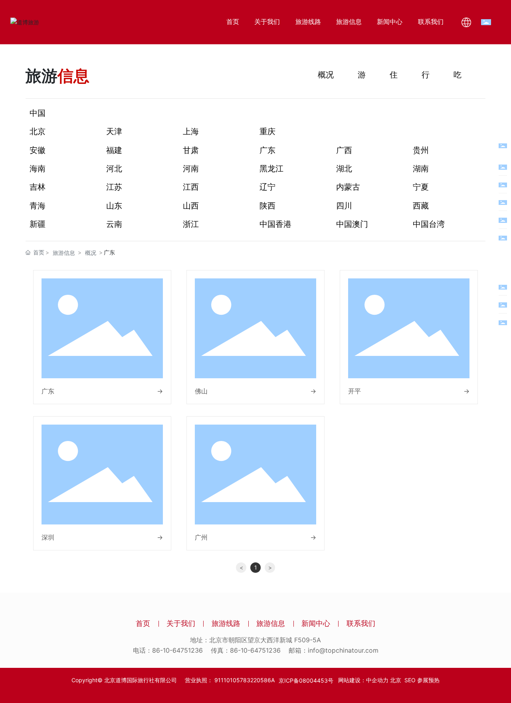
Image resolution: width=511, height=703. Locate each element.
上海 (191, 131)
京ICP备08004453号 (306, 680)
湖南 (421, 168)
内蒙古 (348, 187)
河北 (114, 168)
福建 (114, 150)
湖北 (344, 168)
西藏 (421, 206)
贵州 (421, 150)
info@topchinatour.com (343, 650)
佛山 (201, 391)
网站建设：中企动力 (360, 680)
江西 (191, 187)
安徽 (38, 150)
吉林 (38, 187)
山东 (114, 206)
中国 (38, 113)
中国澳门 (352, 224)
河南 (191, 168)
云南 (114, 224)
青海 (38, 206)
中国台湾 (429, 224)
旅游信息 (64, 252)
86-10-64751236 (177, 650)
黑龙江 (271, 168)
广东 (267, 150)
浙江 (191, 224)
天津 (114, 131)
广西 (344, 150)
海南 (38, 168)
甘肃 (191, 150)
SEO (410, 680)
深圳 (48, 537)
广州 (201, 537)
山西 (191, 206)
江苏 (114, 187)
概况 (326, 74)
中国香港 (275, 224)
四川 (344, 206)
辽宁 (267, 187)
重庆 (267, 131)
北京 (38, 131)
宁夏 (421, 187)
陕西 (267, 206)
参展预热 (428, 680)
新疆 (38, 224)
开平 (354, 391)
